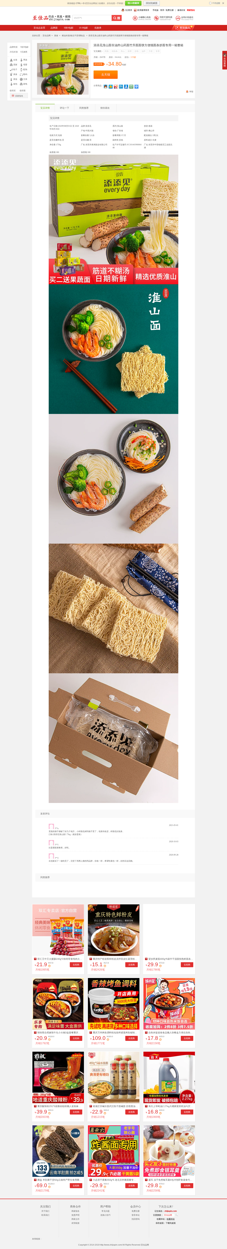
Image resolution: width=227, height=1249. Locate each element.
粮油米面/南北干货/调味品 (73, 35)
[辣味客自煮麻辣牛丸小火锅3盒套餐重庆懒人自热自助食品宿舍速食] (58, 1004)
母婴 (25, 65)
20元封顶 (14, 52)
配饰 (25, 69)
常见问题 (106, 1211)
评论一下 (64, 108)
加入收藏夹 (133, 3)
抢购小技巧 (106, 1215)
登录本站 (136, 1215)
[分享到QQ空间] (111, 87)
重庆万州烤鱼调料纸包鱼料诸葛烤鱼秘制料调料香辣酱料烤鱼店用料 (115, 1032)
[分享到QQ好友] (106, 87)
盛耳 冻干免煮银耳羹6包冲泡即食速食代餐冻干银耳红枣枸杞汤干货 (170, 1180)
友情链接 (75, 1223)
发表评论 (45, 813)
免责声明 (75, 1215)
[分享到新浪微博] (116, 87)
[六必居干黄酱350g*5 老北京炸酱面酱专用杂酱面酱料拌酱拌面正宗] (113, 1151)
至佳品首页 (39, 28)
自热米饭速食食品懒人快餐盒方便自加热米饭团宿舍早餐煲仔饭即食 (170, 1032)
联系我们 (45, 1215)
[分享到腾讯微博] (121, 87)
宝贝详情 (45, 108)
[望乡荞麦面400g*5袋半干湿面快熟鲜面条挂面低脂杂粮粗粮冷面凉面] (169, 930)
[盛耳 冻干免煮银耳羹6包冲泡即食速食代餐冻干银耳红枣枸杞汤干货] (169, 1151)
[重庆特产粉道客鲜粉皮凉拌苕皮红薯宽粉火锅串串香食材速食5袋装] (113, 930)
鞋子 (15, 69)
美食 (15, 74)
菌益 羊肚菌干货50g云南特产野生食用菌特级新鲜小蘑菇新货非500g (59, 1180)
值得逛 (23, 90)
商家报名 (75, 1211)
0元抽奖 (23, 52)
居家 (15, 65)
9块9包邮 (68, 28)
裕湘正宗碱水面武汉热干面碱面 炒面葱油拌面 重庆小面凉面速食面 (115, 1106)
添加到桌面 (151, 3)
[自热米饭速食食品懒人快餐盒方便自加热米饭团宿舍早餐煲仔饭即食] (169, 1004)
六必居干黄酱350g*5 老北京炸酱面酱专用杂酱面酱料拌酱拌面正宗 (115, 1180)
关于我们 (45, 1211)
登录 (162, 10)
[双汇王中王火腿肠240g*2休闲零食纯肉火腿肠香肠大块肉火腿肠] (58, 930)
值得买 (13, 90)
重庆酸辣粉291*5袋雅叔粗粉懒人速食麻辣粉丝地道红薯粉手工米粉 (59, 1106)
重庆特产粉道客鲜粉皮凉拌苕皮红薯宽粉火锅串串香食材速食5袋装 (115, 959)
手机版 (156, 10)
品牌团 (54, 28)
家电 (25, 84)
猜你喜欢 (105, 108)
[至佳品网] (51, 21)
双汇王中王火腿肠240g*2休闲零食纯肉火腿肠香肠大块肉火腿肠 (59, 959)
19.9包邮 (83, 28)
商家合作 (75, 1219)
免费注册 (170, 10)
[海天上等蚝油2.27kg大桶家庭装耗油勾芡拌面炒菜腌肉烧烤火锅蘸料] (169, 1077)
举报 (191, 91)
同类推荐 (84, 108)
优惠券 (97, 28)
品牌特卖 (14, 47)
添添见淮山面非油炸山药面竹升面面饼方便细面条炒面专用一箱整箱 (138, 45)
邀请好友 (181, 10)
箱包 (15, 84)
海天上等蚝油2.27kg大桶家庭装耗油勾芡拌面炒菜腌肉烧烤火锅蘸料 (170, 1106)
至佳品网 (47, 35)
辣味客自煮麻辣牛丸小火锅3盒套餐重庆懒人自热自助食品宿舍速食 (59, 1032)
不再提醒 (216, 3)
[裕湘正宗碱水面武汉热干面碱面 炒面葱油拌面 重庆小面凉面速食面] (113, 1077)
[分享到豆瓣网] (131, 87)
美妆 (15, 79)
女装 (15, 60)
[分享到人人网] (126, 87)
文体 (25, 79)
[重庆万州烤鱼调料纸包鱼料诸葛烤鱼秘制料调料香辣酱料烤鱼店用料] (113, 1004)
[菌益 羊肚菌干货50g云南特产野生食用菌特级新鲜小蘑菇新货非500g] (58, 1151)
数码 (25, 74)
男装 (25, 60)
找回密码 (136, 1219)
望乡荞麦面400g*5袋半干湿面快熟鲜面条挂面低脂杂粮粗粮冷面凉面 (170, 959)
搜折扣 (117, 18)
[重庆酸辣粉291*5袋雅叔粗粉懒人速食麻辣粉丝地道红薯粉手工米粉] (58, 1077)
